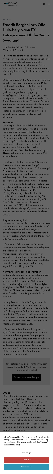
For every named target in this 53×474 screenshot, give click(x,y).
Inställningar (26, 452)
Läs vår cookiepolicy (12, 444)
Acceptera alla (26, 467)
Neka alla (26, 459)
